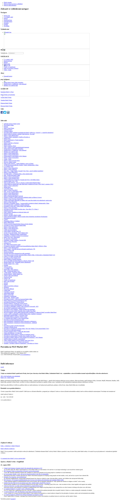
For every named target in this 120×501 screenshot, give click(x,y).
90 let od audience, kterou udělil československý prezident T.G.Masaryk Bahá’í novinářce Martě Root (30, 312)
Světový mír (7, 65)
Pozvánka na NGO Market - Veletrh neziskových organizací (19, 309)
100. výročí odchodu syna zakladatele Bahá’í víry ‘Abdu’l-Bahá (10, 376)
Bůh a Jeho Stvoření (9, 281)
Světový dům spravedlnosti (11, 275)
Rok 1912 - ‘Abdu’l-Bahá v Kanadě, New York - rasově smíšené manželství (23, 171)
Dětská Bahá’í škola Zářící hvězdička (13, 82)
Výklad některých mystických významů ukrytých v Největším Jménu (22, 179)
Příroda (6, 18)
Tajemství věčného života (10, 327)
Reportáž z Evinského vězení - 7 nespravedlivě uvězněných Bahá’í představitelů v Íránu (26, 203)
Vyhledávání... (4, 53)
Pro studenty (7, 141)
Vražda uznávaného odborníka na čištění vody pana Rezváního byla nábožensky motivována (28, 200)
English (6, 24)
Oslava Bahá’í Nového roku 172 (12, 231)
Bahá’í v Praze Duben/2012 (11, 153)
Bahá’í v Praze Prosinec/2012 (11, 178)
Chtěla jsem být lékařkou (10, 230)
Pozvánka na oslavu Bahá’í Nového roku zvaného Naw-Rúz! (20, 311)
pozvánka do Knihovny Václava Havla (14, 302)
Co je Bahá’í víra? (8, 166)
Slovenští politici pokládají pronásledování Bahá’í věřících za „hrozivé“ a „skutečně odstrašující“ (29, 132)
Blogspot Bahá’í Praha (6, 106)
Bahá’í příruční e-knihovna (8, 448)
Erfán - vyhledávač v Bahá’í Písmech (10, 446)
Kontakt (6, 265)
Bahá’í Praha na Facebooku (8, 94)
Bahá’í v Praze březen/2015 (11, 228)
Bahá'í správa (7, 144)
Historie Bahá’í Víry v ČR (11, 181)
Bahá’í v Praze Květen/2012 (11, 154)
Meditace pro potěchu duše (11, 85)
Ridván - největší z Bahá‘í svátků (12, 215)
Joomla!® (13, 499)
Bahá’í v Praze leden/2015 (11, 227)
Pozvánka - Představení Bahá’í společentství (15, 234)
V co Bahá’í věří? (8, 17)
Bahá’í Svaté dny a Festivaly (11, 143)
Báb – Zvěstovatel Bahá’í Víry (12, 271)
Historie (6, 126)
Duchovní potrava (8, 252)
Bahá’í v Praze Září (9, 250)
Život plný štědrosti (9, 289)
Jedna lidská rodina (9, 293)
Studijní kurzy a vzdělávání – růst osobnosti (15, 84)
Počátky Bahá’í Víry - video (11, 263)
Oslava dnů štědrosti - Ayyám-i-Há (13, 333)
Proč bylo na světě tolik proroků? (12, 330)
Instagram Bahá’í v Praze (7, 92)
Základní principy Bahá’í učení (12, 123)
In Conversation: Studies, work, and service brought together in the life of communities (26, 474)
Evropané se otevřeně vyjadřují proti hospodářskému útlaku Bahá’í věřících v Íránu (25, 246)
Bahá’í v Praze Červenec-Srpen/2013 (13, 199)
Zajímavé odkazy (8, 131)
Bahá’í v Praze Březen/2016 (11, 247)
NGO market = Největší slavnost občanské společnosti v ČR (19, 249)
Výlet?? (6, 219)
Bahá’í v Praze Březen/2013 (11, 193)
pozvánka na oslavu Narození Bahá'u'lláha (15, 225)
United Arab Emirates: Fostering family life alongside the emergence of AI (23, 468)
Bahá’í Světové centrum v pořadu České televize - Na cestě (19, 134)
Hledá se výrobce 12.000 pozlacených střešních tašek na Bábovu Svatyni (23, 197)
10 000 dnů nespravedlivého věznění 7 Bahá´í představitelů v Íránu (21, 165)
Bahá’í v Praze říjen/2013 (10, 202)
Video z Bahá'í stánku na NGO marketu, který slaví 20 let (19, 340)
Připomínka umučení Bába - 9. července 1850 (16, 315)
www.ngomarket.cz (25, 354)
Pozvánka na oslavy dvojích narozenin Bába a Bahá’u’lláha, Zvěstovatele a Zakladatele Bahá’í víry (29, 255)
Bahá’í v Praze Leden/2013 (11, 185)
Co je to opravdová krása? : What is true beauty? (16, 342)
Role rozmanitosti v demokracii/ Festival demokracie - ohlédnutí (20, 322)
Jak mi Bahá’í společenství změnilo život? (14, 308)
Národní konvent (8, 213)
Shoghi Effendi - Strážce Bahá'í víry (13, 274)
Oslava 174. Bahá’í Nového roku (12, 256)
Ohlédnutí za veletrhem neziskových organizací (16, 235)
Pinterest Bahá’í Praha (6, 103)
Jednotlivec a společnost (10, 296)
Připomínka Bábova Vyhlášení (12, 221)
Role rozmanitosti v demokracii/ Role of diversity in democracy (20, 321)
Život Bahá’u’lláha (9, 125)
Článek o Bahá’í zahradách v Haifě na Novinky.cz (17, 137)
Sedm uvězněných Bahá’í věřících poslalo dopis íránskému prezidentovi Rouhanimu (25, 216)
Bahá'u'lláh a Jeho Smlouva (11, 269)
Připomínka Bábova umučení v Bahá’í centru (15, 317)
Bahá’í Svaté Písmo (9, 128)
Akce (5, 324)
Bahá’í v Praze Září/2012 (10, 169)
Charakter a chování (9, 291)
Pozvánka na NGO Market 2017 (12, 258)
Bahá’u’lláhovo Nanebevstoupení (12, 259)
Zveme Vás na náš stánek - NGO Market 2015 (16, 233)
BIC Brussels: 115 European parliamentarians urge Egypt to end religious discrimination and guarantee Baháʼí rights (34, 480)
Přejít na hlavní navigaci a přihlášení (13, 4)
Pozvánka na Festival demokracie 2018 (14, 319)
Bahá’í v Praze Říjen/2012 (11, 172)
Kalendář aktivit (8, 21)
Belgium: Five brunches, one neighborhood (15, 477)
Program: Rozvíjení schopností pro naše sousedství (17, 253)
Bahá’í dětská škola (9, 222)
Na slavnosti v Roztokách (10, 238)
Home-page (7, 15)
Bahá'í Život (7, 138)
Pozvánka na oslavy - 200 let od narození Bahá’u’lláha (18, 299)
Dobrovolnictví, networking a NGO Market (15, 156)
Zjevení (6, 283)
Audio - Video (7, 159)
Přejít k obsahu (8, 2)
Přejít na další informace (10, 5)
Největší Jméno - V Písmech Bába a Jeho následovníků (18, 174)
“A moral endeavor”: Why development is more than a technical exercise (22, 491)
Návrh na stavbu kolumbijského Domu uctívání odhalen (18, 224)
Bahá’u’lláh (7, 64)
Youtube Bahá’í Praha (6, 100)
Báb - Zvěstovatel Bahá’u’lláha (12, 175)
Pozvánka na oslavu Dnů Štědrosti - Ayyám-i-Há (16, 305)
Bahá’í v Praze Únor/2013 (10, 190)
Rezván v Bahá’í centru (10, 162)
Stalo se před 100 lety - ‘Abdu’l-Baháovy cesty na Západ (18, 163)
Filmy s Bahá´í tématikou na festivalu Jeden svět (16, 212)
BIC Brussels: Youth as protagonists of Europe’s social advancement (21, 471)
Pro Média (6, 26)
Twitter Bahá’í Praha (6, 97)
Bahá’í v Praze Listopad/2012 (11, 177)
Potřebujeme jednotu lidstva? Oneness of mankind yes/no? (19, 334)
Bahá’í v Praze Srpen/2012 (11, 168)
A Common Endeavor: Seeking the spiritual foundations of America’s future (23, 494)
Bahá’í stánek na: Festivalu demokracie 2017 (15, 300)
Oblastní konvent (8, 210)
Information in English (10, 218)
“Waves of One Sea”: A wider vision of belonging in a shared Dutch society (23, 486)
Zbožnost (6, 287)
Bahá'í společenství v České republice (13, 140)
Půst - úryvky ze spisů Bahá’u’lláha (13, 191)
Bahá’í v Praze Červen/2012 (11, 157)
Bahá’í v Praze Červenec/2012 (12, 160)
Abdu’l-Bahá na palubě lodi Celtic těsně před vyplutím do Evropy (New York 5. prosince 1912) (28, 184)
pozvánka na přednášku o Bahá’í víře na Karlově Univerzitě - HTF (21, 306)
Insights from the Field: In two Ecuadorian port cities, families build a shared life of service (27, 483)
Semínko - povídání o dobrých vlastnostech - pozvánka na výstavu (21, 343)
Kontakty (6, 23)
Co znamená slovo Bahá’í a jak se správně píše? (16, 318)
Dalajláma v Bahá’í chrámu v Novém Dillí (15, 240)
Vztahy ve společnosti (9, 67)
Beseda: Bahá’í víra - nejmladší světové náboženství (17, 262)
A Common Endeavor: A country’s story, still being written (19, 488)
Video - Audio (7, 70)
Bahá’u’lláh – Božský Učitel (11, 297)
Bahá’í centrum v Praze (10, 146)
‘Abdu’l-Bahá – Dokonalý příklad (12, 272)
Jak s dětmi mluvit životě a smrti (12, 244)
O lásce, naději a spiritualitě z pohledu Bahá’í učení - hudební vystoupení (22, 314)
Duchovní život (8, 20)
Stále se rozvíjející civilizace (11, 68)
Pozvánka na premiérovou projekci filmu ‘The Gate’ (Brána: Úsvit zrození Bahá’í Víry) (26, 328)
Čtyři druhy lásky (8, 188)
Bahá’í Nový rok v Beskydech (12, 237)
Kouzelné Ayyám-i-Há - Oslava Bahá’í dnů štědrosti (17, 206)
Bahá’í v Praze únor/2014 (10, 207)
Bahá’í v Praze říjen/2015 (10, 241)
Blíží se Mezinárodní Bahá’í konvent (13, 196)
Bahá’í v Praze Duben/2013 (11, 194)
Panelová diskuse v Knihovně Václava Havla (15, 303)
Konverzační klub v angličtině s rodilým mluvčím (16, 205)
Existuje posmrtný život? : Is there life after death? (17, 331)
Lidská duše (7, 290)
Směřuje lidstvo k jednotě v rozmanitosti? (14, 339)
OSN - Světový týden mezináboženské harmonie (16, 147)
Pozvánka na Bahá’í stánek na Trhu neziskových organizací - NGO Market (23, 337)
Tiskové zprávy (8, 266)
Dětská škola (7, 187)
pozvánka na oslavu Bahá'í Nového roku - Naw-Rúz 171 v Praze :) (21, 209)
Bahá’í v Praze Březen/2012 (11, 135)
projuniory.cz (7, 243)
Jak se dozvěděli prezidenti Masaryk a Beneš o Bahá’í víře (19, 261)
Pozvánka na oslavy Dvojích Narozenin (14, 325)
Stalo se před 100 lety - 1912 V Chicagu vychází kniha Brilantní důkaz (22, 182)
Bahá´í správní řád (8, 294)
